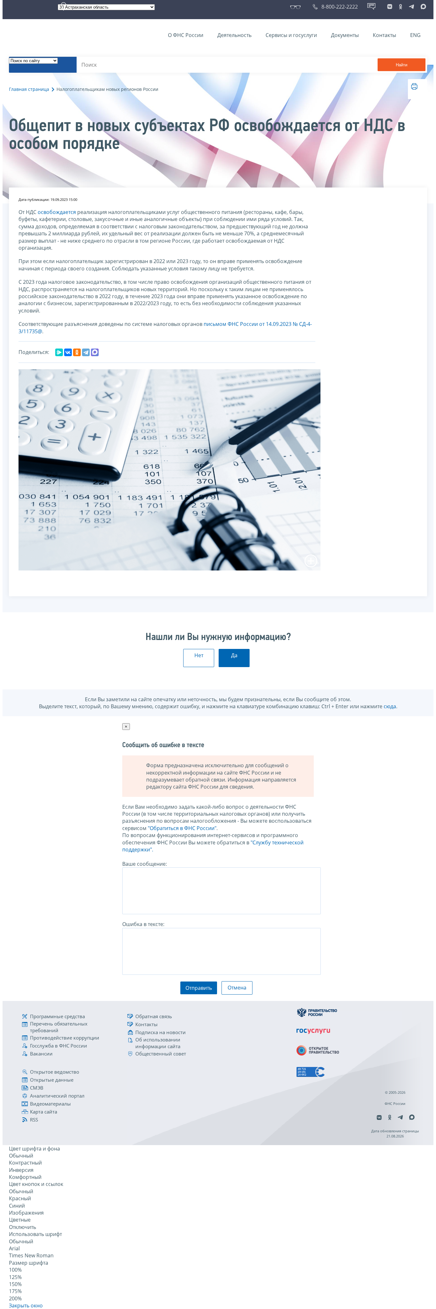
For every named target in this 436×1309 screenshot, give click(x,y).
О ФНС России (185, 35)
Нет (198, 655)
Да (234, 655)
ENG (415, 35)
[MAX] (95, 352)
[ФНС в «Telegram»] (411, 6)
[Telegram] (86, 352)
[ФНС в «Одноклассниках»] (400, 6)
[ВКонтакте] (68, 352)
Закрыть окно (26, 1305)
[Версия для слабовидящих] (296, 6)
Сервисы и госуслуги (291, 35)
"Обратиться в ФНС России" (182, 828)
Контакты (384, 35)
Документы (345, 35)
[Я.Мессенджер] (59, 352)
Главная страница (29, 89)
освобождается (57, 212)
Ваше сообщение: (144, 863)
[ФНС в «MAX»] (422, 6)
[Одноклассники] (77, 352)
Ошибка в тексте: (143, 924)
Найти (401, 65)
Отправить (198, 987)
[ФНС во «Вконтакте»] (390, 6)
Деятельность (234, 35)
